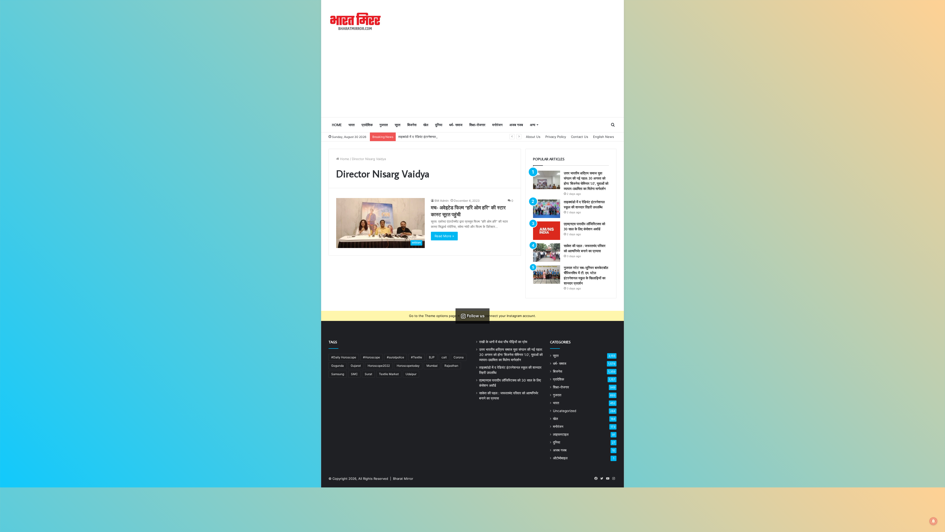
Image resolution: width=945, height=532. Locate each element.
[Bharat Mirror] (355, 21)
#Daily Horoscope (343, 357)
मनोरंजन (497, 125)
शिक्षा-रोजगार (477, 125)
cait (444, 357)
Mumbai (432, 365)
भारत (351, 125)
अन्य (532, 125)
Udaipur (411, 374)
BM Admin (442, 200)
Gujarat (356, 365)
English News (603, 137)
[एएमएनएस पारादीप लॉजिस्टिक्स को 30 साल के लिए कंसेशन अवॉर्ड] (546, 230)
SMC (354, 374)
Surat (368, 374)
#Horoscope (371, 357)
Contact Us (579, 137)
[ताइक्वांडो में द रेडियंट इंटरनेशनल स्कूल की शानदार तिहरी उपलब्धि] (546, 209)
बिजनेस (411, 125)
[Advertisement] (472, 80)
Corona (459, 357)
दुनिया (438, 125)
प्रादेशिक (367, 125)
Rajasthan (451, 365)
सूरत (397, 125)
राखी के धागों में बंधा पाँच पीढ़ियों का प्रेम (503, 342)
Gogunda (337, 365)
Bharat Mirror (403, 479)
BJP (432, 357)
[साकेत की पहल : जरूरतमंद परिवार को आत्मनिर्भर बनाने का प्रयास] (546, 252)
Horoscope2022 (379, 365)
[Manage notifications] (933, 521)
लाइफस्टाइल (560, 434)
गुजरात (383, 125)
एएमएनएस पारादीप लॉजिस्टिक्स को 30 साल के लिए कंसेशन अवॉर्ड (436, 137)
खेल (425, 125)
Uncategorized (564, 411)
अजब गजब (516, 125)
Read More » (444, 236)
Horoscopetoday (408, 365)
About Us (533, 137)
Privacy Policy (555, 137)
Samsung (337, 374)
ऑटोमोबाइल (560, 458)
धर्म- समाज (455, 125)
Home (337, 125)
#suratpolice (395, 357)
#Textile (416, 357)
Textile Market (389, 374)
